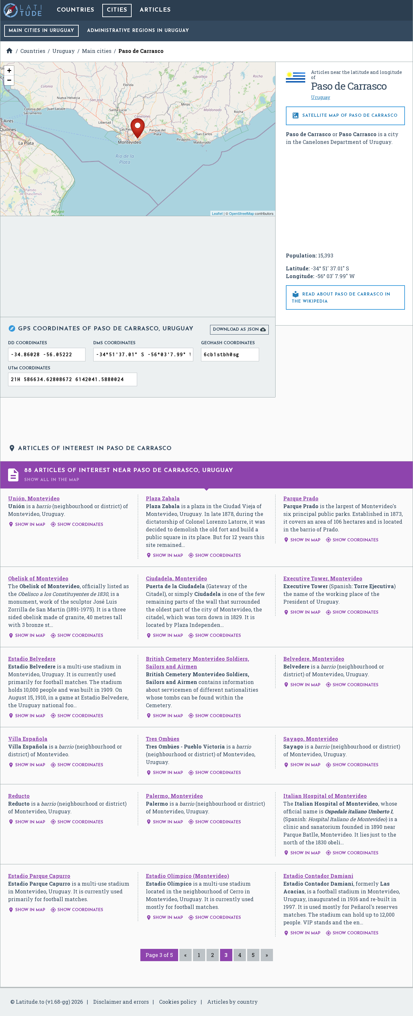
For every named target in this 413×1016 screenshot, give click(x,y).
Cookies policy (178, 1001)
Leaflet (217, 213)
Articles (155, 10)
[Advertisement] (345, 199)
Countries (75, 10)
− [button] (9, 80)
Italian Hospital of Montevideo (325, 795)
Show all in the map (51, 480)
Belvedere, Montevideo (313, 658)
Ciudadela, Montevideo (176, 578)
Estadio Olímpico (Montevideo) (187, 875)
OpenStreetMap (241, 213)
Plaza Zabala (163, 498)
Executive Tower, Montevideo (322, 578)
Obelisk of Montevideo (38, 578)
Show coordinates (76, 525)
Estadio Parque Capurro (39, 875)
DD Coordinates (27, 343)
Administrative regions (138, 30)
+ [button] (9, 70)
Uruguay (320, 97)
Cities (117, 10)
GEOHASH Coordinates (228, 343)
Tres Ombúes (162, 738)
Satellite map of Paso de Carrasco (345, 115)
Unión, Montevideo (34, 498)
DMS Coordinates (114, 343)
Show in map (26, 525)
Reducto (19, 795)
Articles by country (232, 1001)
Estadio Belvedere (31, 658)
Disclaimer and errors (121, 1001)
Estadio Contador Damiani (318, 875)
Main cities (41, 30)
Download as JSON (239, 329)
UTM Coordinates (29, 368)
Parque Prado (300, 498)
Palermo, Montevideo (174, 795)
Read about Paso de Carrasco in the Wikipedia (341, 297)
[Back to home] (22, 10)
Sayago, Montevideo (310, 738)
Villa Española (27, 738)
